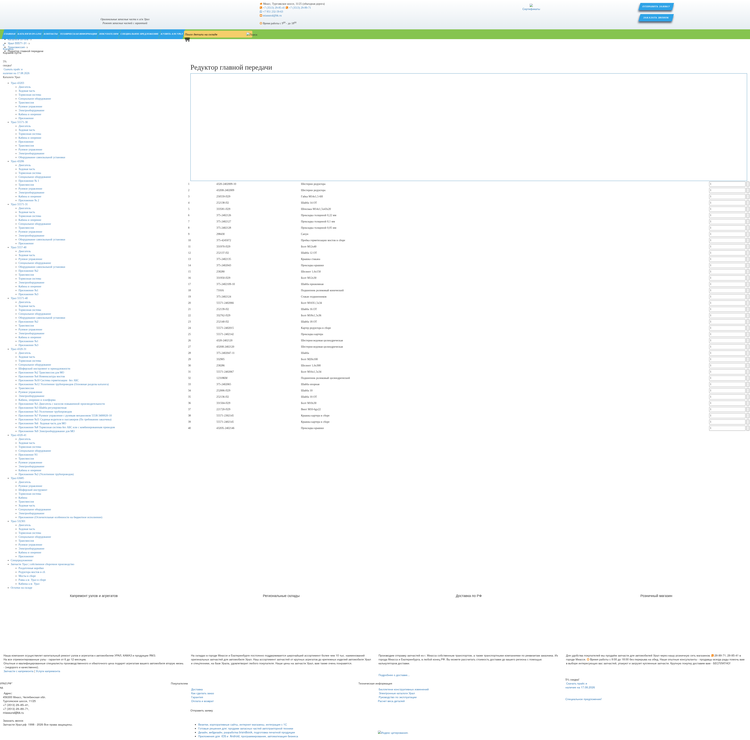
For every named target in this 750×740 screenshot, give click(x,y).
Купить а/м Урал (172, 33)
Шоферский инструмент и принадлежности (44, 368)
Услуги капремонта (48, 671)
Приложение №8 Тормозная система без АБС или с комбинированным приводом (67, 427)
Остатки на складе (21, 587)
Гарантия (196, 697)
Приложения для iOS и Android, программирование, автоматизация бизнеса (248, 736)
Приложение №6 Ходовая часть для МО (42, 423)
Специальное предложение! (583, 699)
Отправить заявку (656, 6)
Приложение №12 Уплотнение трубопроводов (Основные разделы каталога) (64, 384)
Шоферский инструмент (33, 489)
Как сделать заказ (202, 693)
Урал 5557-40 (18, 247)
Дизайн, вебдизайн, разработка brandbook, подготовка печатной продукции (246, 732)
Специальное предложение (139, 33)
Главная (10, 33)
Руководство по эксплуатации (397, 697)
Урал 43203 (17, 83)
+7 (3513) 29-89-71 (299, 7)
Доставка (196, 689)
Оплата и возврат (202, 701)
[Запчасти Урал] (125, 6)
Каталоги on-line (29, 33)
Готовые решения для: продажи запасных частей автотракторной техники (245, 728)
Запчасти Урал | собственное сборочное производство (42, 564)
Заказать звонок (656, 17)
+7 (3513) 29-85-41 (274, 7)
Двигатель (25, 86)
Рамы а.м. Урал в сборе (32, 579)
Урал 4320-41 (18, 435)
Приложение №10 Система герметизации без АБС (49, 380)
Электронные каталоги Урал (396, 693)
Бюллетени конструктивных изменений (403, 689)
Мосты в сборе (27, 576)
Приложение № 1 (29, 180)
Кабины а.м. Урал (29, 583)
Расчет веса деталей (391, 701)
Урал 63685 (17, 478)
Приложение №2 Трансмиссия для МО (41, 372)
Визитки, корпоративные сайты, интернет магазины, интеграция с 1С (242, 724)
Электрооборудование (31, 110)
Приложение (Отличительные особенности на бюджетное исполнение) (60, 517)
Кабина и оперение (30, 114)
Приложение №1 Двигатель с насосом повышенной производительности (62, 403)
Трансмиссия (26, 102)
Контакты (51, 33)
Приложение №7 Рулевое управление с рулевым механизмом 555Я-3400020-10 (65, 415)
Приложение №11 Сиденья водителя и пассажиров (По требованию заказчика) (65, 419)
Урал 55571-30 (19, 122)
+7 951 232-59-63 (272, 11)
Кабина (23, 497)
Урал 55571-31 (19, 204)
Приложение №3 (28, 294)
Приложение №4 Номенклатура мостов (42, 376)
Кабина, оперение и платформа (37, 399)
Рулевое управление (30, 106)
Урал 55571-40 (19, 298)
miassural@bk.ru (272, 15)
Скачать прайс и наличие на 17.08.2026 (580, 685)
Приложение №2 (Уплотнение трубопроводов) (46, 474)
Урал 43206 (17, 161)
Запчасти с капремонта (18, 671)
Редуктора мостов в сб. (32, 572)
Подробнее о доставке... (394, 675)
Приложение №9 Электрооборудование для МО (47, 431)
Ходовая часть (27, 90)
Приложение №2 (28, 270)
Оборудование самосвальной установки (42, 157)
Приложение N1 (28, 454)
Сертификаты (531, 9)
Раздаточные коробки (31, 568)
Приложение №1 (28, 290)
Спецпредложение (21, 560)
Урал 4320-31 (18, 349)
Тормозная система (30, 94)
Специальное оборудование (35, 98)
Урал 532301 (18, 521)
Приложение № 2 (29, 200)
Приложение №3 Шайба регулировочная (42, 407)
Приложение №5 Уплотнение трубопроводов (45, 411)
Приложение (26, 118)
